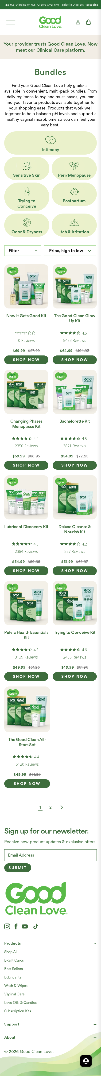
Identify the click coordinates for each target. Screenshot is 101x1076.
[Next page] (61, 807)
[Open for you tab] (86, 1061)
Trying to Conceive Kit (75, 632)
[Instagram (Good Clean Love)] (7, 926)
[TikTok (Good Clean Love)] (35, 926)
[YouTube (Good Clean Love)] (25, 926)
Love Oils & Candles (20, 1002)
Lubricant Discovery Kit (26, 526)
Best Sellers (13, 969)
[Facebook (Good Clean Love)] (16, 926)
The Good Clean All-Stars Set (27, 742)
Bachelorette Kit (74, 421)
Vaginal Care (14, 994)
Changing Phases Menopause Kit (26, 424)
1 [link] (40, 807)
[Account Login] (78, 22)
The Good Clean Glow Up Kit (74, 318)
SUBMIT (17, 867)
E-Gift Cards (14, 960)
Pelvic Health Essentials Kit (26, 635)
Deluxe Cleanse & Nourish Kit (74, 529)
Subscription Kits (17, 1011)
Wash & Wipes (15, 985)
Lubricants (12, 977)
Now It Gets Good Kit (26, 315)
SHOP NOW (26, 360)
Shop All (10, 952)
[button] (11, 22)
